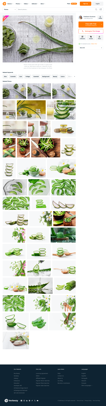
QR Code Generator (19, 393)
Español (84, 376)
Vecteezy (16, 376)
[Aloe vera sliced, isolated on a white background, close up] (65, 286)
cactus (63, 76)
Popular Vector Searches (43, 380)
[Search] (96, 9)
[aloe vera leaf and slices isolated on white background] (39, 321)
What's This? (94, 44)
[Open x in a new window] (35, 400)
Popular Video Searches (42, 385)
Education (16, 383)
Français (84, 383)
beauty (55, 76)
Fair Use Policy (96, 400)
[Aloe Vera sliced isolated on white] (40, 218)
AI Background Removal (20, 390)
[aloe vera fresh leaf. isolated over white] (16, 321)
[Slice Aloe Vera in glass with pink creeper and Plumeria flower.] (14, 235)
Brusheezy (17, 373)
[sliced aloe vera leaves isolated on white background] (69, 147)
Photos (18, 4)
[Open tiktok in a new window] (32, 400)
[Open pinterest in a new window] (29, 400)
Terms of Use (80, 400)
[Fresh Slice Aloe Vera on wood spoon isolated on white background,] (61, 168)
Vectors (9, 4)
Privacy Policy (88, 400)
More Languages (86, 385)
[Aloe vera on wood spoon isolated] (62, 321)
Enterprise (17, 380)
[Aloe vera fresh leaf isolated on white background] (40, 203)
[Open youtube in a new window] (37, 400)
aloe (5, 76)
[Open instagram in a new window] (24, 400)
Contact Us (61, 376)
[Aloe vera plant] (23, 147)
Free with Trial (90, 24)
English (84, 373)
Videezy (16, 378)
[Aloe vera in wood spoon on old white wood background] (16, 340)
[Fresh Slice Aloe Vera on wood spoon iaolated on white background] (63, 303)
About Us (60, 378)
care (20, 76)
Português (84, 378)
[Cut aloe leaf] (64, 218)
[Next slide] (73, 77)
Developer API (18, 385)
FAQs (59, 373)
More (42, 4)
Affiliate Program (40, 378)
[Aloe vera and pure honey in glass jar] (64, 129)
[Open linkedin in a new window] (26, 400)
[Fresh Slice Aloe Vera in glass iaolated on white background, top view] (38, 303)
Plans (68, 3)
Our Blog (60, 380)
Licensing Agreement (42, 373)
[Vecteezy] (4, 3)
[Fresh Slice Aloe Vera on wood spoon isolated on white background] (64, 268)
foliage (28, 76)
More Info (82, 47)
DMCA (37, 376)
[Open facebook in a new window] (21, 400)
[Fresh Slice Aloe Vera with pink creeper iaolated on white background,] (14, 268)
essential (36, 76)
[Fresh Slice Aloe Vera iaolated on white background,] (38, 235)
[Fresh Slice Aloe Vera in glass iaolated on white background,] (31, 168)
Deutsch (84, 380)
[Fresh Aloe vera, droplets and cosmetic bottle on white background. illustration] (39, 268)
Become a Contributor (64, 383)
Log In (97, 3)
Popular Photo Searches (42, 383)
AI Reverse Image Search (21, 388)
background (45, 76)
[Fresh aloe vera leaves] (9, 147)
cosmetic (13, 76)
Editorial (34, 4)
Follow (100, 18)
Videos (26, 4)
